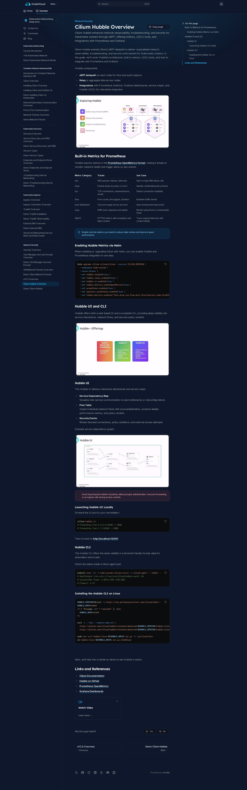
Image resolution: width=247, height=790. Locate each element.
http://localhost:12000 (105, 538)
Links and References (196, 63)
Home (30, 11)
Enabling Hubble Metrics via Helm (203, 32)
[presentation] (122, 279)
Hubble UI (191, 41)
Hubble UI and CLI (194, 36)
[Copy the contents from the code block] (165, 264)
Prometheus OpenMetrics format (126, 162)
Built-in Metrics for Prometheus (200, 27)
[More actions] (167, 26)
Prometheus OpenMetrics (93, 686)
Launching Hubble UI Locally (202, 45)
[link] (98, 708)
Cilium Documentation (91, 675)
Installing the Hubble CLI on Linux (202, 56)
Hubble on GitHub (89, 681)
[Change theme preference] (221, 4)
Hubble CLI (192, 50)
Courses (43, 11)
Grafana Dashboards (91, 691)
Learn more (84, 715)
